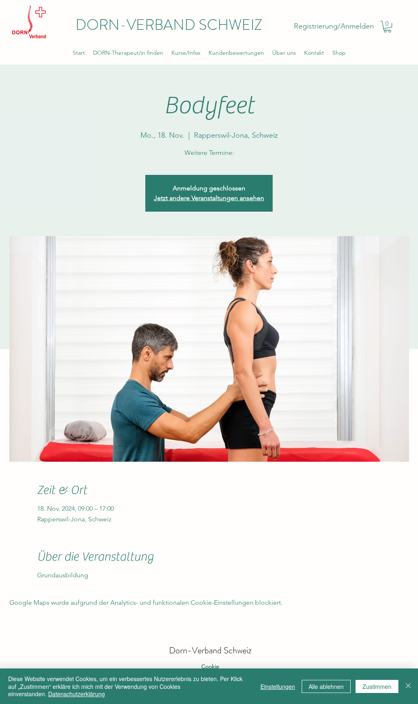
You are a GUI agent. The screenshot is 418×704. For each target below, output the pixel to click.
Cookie (210, 666)
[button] (387, 27)
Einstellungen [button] (277, 686)
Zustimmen (376, 686)
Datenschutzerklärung (76, 694)
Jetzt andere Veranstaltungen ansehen (209, 198)
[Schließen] (408, 686)
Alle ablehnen (326, 686)
